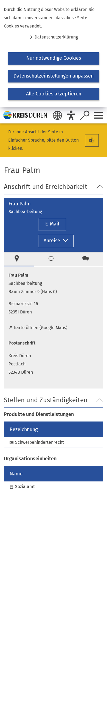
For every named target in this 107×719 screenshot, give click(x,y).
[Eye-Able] (71, 115)
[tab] (19, 259)
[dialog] (53, 53)
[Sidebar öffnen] (98, 115)
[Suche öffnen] (85, 115)
